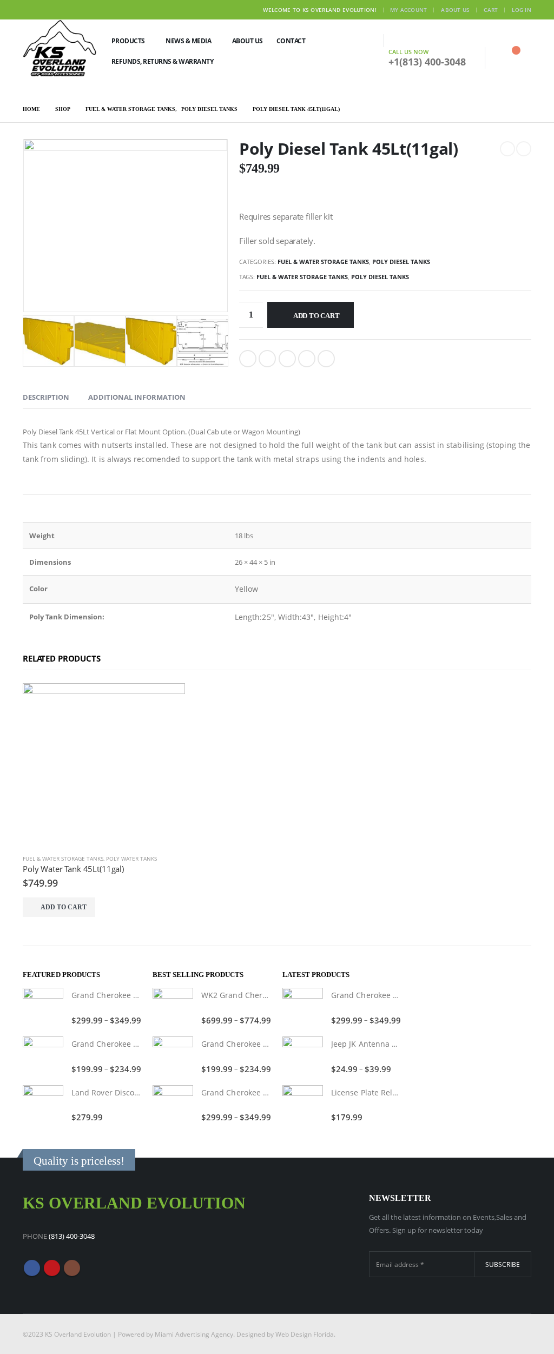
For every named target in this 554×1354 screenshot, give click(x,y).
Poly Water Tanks (131, 858)
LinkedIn (287, 358)
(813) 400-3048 (72, 1236)
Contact (291, 40)
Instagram (72, 1268)
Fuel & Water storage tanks (323, 261)
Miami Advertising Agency (194, 1334)
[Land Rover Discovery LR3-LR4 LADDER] (43, 1105)
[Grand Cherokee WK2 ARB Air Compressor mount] (43, 1056)
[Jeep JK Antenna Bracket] (302, 1056)
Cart (491, 10)
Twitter (267, 358)
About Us (455, 10)
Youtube (52, 1268)
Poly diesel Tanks (380, 277)
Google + (306, 358)
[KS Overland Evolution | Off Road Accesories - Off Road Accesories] (60, 47)
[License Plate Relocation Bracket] (302, 1105)
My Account (408, 10)
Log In (521, 10)
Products (128, 40)
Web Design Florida (304, 1334)
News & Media (188, 40)
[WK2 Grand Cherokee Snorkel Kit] (173, 1008)
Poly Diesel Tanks (401, 261)
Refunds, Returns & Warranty (162, 61)
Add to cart (316, 316)
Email (326, 358)
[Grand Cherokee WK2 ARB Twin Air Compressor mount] (43, 1008)
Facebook (247, 358)
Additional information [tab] (137, 397)
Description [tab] (46, 397)
